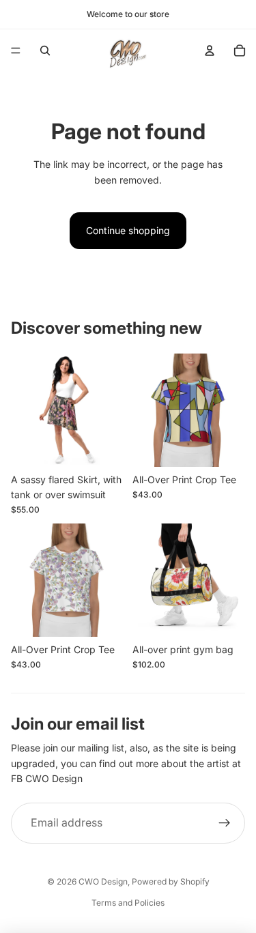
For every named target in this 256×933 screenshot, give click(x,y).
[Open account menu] (210, 50)
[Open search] (45, 50)
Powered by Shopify (171, 881)
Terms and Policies (128, 903)
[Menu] (15, 50)
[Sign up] (224, 823)
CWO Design (103, 881)
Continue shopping (128, 230)
